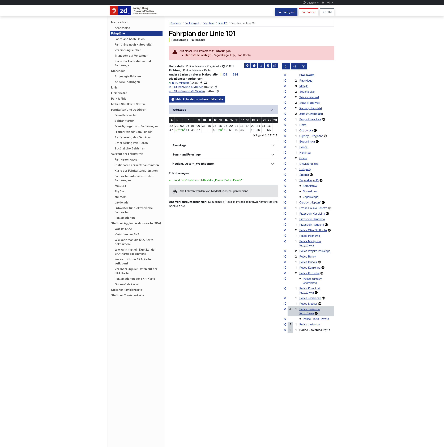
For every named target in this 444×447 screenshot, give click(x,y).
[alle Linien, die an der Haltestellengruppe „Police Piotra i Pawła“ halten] (285, 319)
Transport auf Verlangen (131, 55)
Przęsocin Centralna (312, 219)
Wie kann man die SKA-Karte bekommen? (134, 242)
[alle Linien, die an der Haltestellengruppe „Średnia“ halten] (285, 174)
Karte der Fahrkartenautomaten (136, 170)
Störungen (118, 71)
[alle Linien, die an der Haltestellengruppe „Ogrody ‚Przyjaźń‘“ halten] (285, 136)
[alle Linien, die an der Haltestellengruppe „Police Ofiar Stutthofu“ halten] (285, 230)
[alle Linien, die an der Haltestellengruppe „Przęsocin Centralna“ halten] (285, 219)
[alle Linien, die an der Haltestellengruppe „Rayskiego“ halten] (285, 80)
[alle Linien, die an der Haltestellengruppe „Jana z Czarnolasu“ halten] (285, 114)
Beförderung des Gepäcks (133, 137)
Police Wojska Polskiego (314, 251)
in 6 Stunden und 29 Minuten (187, 91)
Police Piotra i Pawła (316, 319)
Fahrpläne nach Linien (130, 39)
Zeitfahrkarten (125, 120)
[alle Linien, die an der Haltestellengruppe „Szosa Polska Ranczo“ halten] (285, 208)
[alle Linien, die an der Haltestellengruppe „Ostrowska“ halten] (285, 130)
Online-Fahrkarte (126, 284)
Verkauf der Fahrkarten (127, 154)
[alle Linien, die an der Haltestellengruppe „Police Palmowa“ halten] (285, 235)
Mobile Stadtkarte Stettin (128, 104)
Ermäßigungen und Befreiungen (136, 126)
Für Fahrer (309, 12)
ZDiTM (327, 12)
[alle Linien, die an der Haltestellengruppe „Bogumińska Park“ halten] (285, 119)
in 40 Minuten (180, 83)
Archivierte (122, 28)
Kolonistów (310, 186)
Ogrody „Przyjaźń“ (311, 136)
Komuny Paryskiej (310, 108)
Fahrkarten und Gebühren (128, 109)
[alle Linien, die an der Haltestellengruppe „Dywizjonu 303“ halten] (285, 163)
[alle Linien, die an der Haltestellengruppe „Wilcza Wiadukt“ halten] (285, 97)
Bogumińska (307, 141)
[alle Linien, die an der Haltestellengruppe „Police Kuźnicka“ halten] (285, 273)
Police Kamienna (310, 267)
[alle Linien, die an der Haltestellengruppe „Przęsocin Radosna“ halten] (285, 224)
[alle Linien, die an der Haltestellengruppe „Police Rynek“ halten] (285, 256)
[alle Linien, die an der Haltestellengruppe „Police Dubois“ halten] (285, 262)
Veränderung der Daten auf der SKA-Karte (136, 271)
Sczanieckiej (307, 91)
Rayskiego (306, 80)
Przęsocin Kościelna (312, 213)
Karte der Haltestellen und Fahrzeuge (133, 63)
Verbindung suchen (128, 50)
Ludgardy (305, 169)
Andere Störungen (127, 82)
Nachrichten (119, 22)
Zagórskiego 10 (309, 180)
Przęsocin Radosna (311, 224)
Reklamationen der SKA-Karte (135, 278)
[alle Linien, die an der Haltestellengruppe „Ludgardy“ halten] (285, 169)
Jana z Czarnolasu (311, 114)
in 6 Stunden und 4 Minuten (186, 87)
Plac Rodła (306, 75)
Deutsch (311, 2)
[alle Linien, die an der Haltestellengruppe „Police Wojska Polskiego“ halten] (285, 251)
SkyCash (120, 191)
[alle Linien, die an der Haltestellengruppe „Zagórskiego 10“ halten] (285, 180)
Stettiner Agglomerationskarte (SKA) (136, 223)
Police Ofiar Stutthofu (313, 230)
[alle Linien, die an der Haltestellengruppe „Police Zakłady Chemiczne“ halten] (285, 278)
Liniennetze (119, 93)
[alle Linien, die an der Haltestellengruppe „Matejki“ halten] (285, 86)
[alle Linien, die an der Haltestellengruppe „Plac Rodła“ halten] (285, 75)
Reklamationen (125, 217)
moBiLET (120, 186)
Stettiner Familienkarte (126, 289)
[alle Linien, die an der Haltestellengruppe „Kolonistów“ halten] (285, 186)
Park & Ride (118, 98)
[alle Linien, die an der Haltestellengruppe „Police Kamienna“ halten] (285, 267)
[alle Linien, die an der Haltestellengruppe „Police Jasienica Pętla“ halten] (285, 330)
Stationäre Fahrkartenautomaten (137, 165)
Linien (115, 87)
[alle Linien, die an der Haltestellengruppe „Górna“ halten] (285, 158)
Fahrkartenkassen (127, 159)
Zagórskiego (310, 197)
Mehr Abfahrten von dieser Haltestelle (199, 99)
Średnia (304, 174)
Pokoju (303, 147)
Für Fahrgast (286, 12)
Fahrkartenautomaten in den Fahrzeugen (134, 178)
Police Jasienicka (310, 298)
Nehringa (305, 152)
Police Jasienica (309, 324)
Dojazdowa (310, 191)
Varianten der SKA (127, 234)
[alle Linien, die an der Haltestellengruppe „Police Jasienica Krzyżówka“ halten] (285, 309)
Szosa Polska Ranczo (313, 208)
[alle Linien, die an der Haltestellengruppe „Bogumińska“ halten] (285, 141)
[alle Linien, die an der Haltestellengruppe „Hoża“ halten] (285, 125)
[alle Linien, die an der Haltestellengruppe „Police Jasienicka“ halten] (285, 298)
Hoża (302, 125)
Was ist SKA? (123, 229)
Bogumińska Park (310, 119)
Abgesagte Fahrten (128, 76)
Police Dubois (308, 262)
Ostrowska (306, 130)
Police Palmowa (309, 235)
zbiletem (120, 197)
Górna (303, 158)
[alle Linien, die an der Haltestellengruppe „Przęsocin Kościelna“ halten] (285, 213)
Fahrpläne (118, 33)
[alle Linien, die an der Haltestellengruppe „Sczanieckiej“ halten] (285, 91)
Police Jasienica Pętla (314, 330)
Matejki (303, 86)
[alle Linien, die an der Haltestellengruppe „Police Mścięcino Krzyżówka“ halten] (285, 241)
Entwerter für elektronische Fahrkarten (134, 210)
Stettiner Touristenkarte (127, 295)
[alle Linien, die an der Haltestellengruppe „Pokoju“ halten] (285, 147)
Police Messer (308, 303)
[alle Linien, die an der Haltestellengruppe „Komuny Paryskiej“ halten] (285, 108)
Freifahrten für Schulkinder (133, 132)
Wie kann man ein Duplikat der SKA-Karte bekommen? (135, 251)
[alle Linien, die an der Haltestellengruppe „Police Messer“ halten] (285, 303)
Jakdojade (122, 202)
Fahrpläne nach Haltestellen (134, 44)
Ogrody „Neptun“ (310, 202)
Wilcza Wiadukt (309, 97)
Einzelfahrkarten (126, 115)
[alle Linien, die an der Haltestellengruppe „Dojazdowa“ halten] (285, 191)
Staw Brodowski (309, 102)
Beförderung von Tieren (131, 143)
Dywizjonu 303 (309, 163)
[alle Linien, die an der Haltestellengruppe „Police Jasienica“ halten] (285, 324)
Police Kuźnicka (309, 273)
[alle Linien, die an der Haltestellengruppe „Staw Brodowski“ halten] (285, 102)
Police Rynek (307, 256)
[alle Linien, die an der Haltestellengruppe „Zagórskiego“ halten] (285, 197)
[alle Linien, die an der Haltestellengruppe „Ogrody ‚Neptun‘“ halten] (285, 202)
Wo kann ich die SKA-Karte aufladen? (133, 261)
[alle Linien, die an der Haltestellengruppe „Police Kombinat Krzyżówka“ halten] (285, 288)
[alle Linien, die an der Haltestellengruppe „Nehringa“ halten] (285, 152)
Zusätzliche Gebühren (130, 148)
